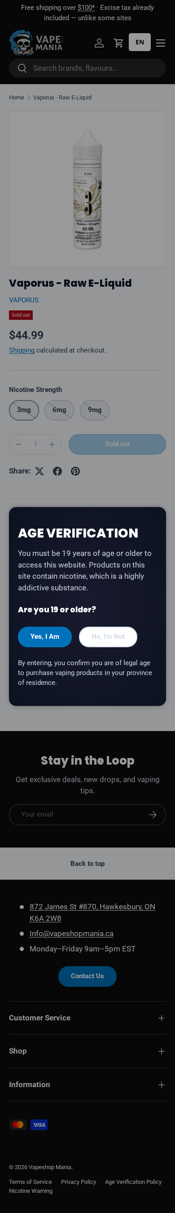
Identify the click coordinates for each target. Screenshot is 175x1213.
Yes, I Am (45, 636)
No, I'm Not (108, 636)
